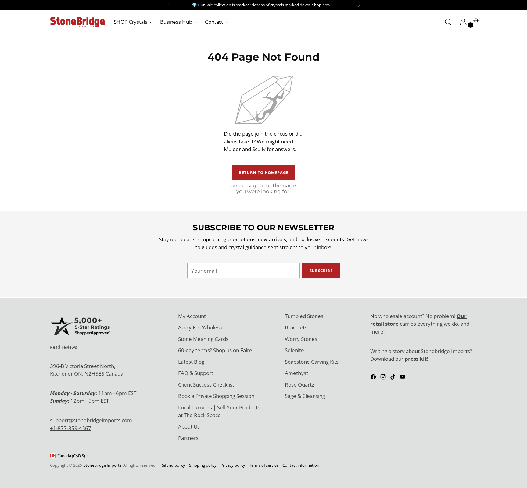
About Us (189, 426)
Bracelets (296, 327)
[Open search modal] (448, 22)
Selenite (294, 350)
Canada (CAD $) (71, 455)
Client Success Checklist (206, 384)
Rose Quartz (299, 384)
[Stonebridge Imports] (77, 22)
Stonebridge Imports (102, 465)
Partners (188, 437)
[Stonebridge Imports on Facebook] (374, 378)
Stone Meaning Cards (203, 338)
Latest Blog (191, 361)
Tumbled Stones (304, 316)
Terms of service (263, 465)
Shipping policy (203, 465)
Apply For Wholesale (202, 327)
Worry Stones (301, 338)
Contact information (300, 465)
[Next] (359, 5)
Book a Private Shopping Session (216, 395)
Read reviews (63, 347)
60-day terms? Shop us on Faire (215, 350)
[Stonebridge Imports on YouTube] (403, 378)
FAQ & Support (195, 373)
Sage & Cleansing (305, 395)
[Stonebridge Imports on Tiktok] (393, 378)
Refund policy (172, 465)
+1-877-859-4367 (70, 428)
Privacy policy (232, 465)
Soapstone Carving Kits (312, 361)
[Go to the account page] (461, 22)
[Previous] (168, 5)
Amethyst (296, 373)
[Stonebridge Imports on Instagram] (383, 378)
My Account (192, 316)
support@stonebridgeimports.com (91, 420)
